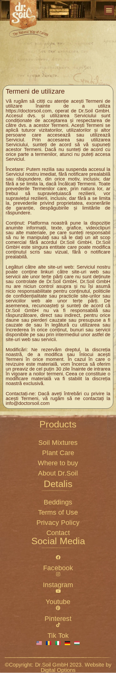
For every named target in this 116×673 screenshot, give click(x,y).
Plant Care (58, 452)
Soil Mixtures (58, 442)
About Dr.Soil (58, 473)
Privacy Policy (58, 522)
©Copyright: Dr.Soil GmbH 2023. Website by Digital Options (58, 667)
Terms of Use (58, 512)
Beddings (58, 502)
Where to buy (58, 463)
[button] (109, 10)
